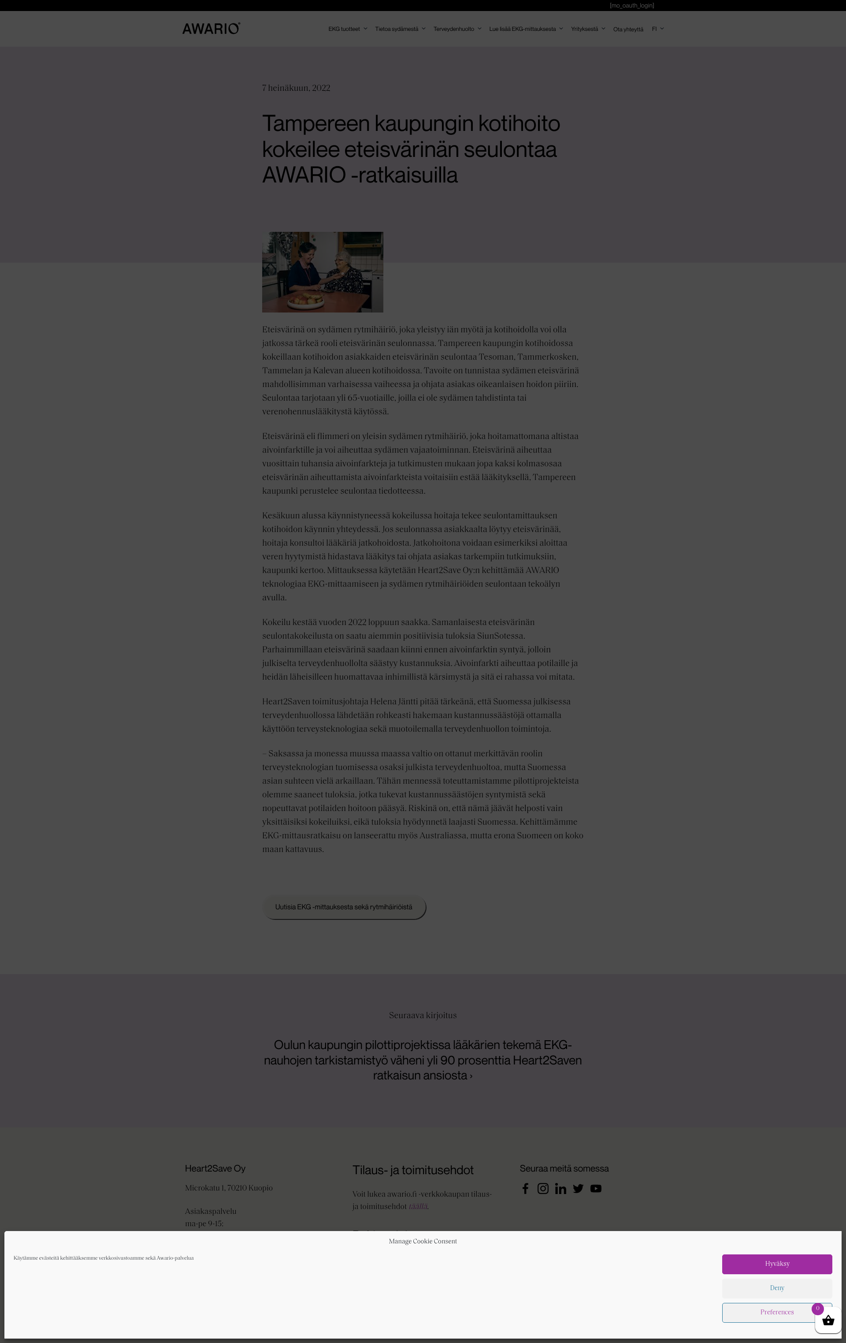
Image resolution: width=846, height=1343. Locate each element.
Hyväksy (777, 1264)
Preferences (777, 1313)
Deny (777, 1288)
